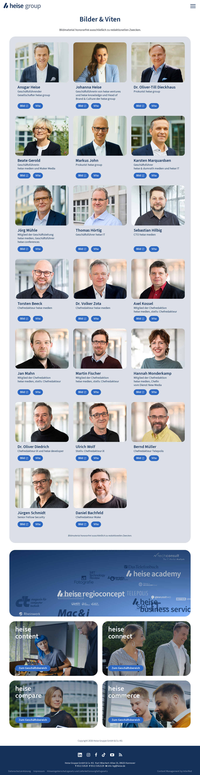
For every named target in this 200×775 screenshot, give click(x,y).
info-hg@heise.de (116, 766)
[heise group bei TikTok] (103, 755)
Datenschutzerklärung (19, 771)
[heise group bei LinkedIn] (80, 755)
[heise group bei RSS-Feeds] (120, 755)
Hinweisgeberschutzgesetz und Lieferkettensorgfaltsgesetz (77, 771)
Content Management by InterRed (174, 771)
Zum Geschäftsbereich (33, 668)
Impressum (39, 771)
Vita (37, 106)
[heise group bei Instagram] (88, 755)
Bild (22, 106)
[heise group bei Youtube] (112, 755)
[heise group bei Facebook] (96, 755)
